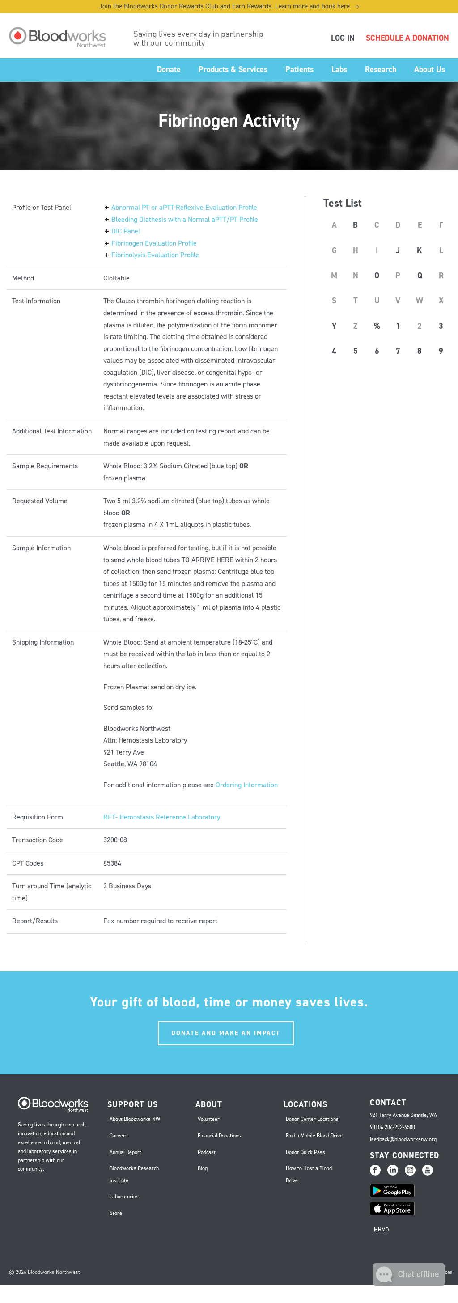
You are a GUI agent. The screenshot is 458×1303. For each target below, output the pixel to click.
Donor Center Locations (312, 1119)
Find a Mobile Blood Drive (314, 1135)
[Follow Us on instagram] (410, 1170)
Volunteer (209, 1119)
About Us (429, 69)
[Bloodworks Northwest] (62, 37)
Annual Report (125, 1152)
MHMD (381, 1229)
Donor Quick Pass (305, 1152)
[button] (409, 1283)
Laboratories (124, 1196)
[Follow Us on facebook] (375, 1170)
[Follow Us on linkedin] (392, 1170)
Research (380, 69)
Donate (169, 69)
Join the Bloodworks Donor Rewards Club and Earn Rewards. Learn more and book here (229, 6)
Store (116, 1213)
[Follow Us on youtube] (427, 1170)
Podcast (207, 1152)
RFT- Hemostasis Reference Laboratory (161, 817)
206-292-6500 (400, 1127)
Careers (119, 1135)
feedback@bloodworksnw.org (403, 1139)
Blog (203, 1168)
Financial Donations (219, 1135)
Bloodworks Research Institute (134, 1174)
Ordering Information (247, 784)
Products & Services (233, 69)
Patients (299, 69)
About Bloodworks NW (135, 1119)
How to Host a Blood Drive (309, 1174)
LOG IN (343, 38)
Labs (339, 69)
